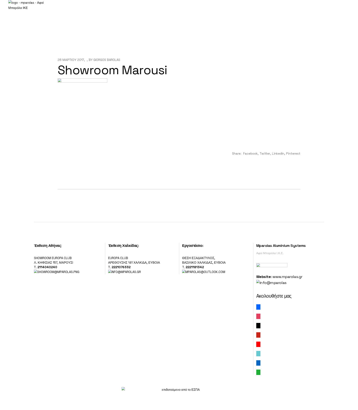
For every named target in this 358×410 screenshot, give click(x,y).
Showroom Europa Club (53, 258)
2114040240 (47, 267)
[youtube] (258, 344)
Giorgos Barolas (106, 60)
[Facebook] (258, 307)
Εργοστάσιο (192, 245)
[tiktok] (258, 353)
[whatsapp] (258, 372)
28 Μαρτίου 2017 (71, 60)
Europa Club (118, 258)
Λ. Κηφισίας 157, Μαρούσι (53, 262)
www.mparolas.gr (287, 276)
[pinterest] (258, 335)
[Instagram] (258, 316)
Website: (264, 276)
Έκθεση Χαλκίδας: (123, 245)
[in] (258, 363)
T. (193, 267)
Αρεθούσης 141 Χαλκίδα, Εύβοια (134, 262)
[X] (258, 325)
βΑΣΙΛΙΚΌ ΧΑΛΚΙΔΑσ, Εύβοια (204, 262)
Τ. (35, 267)
